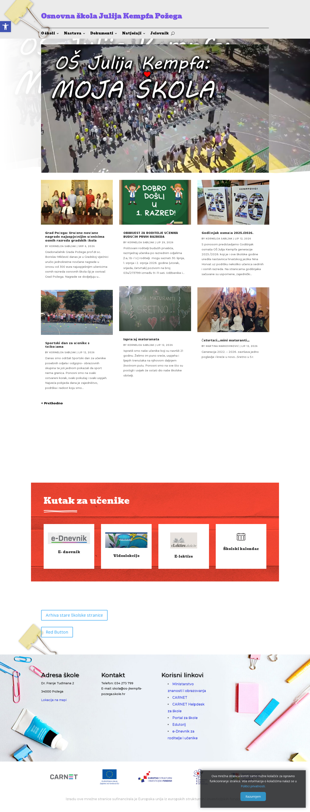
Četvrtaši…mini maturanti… (226, 340)
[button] (5, 26)
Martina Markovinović (222, 346)
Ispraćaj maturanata (141, 339)
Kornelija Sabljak (62, 246)
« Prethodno (52, 403)
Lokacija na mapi (54, 700)
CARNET (179, 697)
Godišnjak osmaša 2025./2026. (227, 233)
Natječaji (132, 34)
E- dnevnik (69, 552)
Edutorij (179, 724)
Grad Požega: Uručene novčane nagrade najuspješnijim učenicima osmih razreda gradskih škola (74, 236)
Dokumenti (101, 34)
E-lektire (183, 556)
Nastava (72, 34)
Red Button (57, 632)
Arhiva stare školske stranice (74, 615)
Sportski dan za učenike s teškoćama (67, 345)
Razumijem (253, 796)
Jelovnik (159, 34)
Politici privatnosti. (253, 786)
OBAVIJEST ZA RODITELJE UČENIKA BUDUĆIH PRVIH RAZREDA (150, 234)
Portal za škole (185, 718)
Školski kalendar (241, 548)
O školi (48, 34)
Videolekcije (126, 555)
